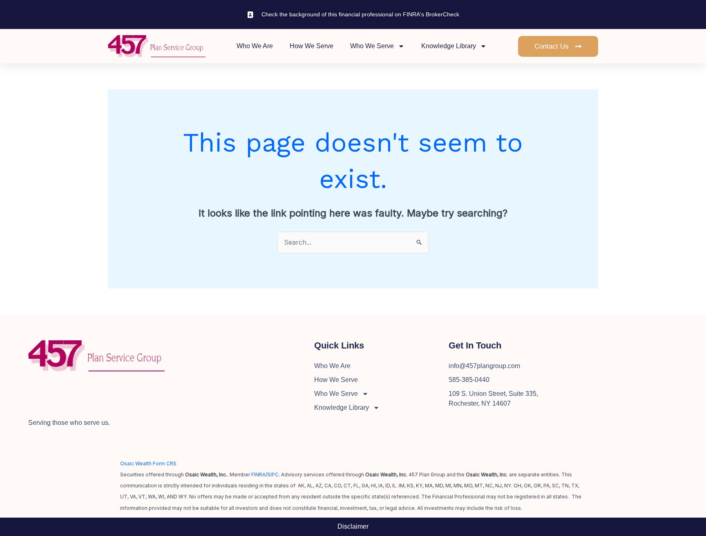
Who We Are (255, 45)
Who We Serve (372, 45)
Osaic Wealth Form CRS (148, 463)
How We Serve (311, 45)
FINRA (258, 474)
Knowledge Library (448, 45)
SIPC (273, 474)
